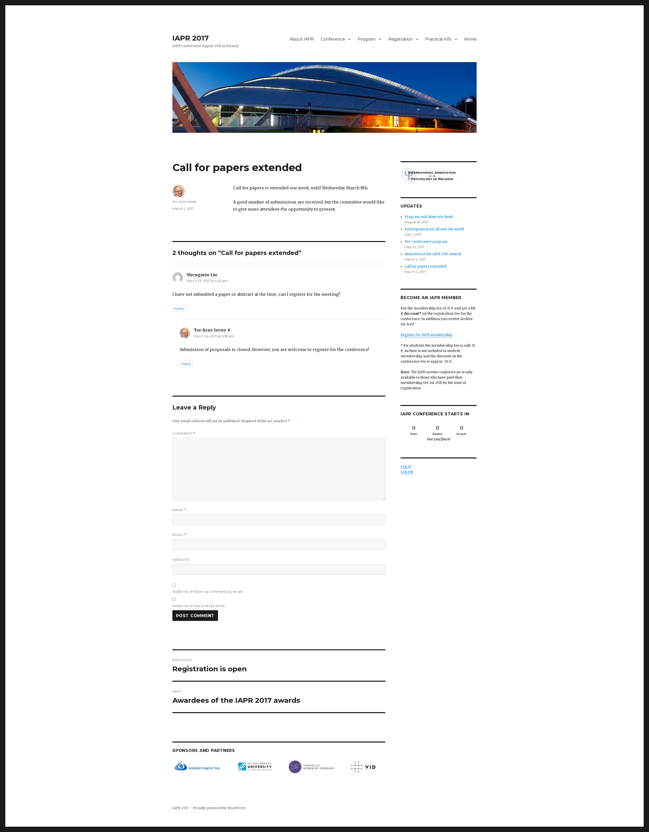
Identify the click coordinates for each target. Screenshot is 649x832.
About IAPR (302, 39)
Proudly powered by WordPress (219, 808)
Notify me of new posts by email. (198, 606)
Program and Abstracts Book (429, 217)
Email (179, 535)
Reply (179, 308)
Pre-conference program (426, 241)
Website (180, 560)
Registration (400, 39)
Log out (407, 472)
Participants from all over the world (434, 229)
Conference (333, 39)
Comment (183, 433)
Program (367, 39)
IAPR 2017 (190, 38)
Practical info (438, 39)
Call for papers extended (425, 266)
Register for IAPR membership (426, 335)
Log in (406, 466)
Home (470, 39)
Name (179, 510)
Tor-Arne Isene (184, 201)
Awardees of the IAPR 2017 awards (433, 254)
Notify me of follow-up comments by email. (207, 591)
